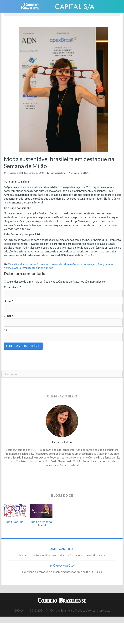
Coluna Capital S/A (79, 173)
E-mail (8, 315)
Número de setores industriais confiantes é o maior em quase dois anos (62, 555)
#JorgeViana (105, 264)
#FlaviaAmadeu (73, 264)
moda (49, 268)
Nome (8, 301)
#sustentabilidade (34, 268)
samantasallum (58, 173)
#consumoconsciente (49, 264)
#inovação (90, 264)
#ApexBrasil (14, 264)
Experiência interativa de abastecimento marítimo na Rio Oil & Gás (62, 572)
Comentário (12, 287)
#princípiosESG (13, 268)
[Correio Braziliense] (33, 6)
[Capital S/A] (75, 6)
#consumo (29, 264)
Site (6, 330)
